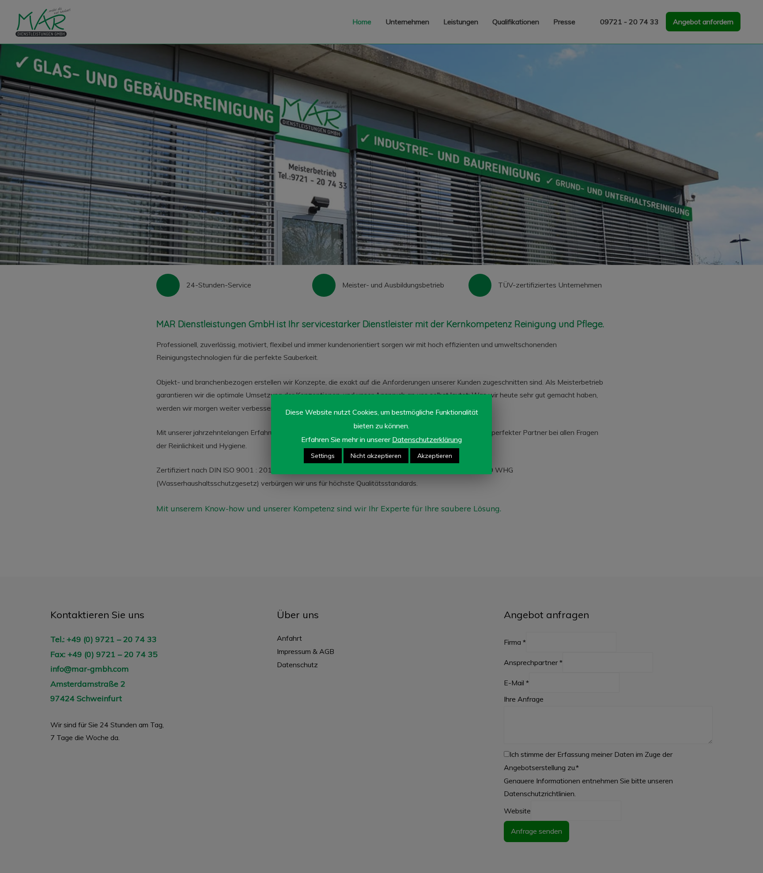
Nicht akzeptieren (376, 456)
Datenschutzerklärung (427, 439)
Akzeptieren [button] (434, 456)
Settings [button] (323, 456)
